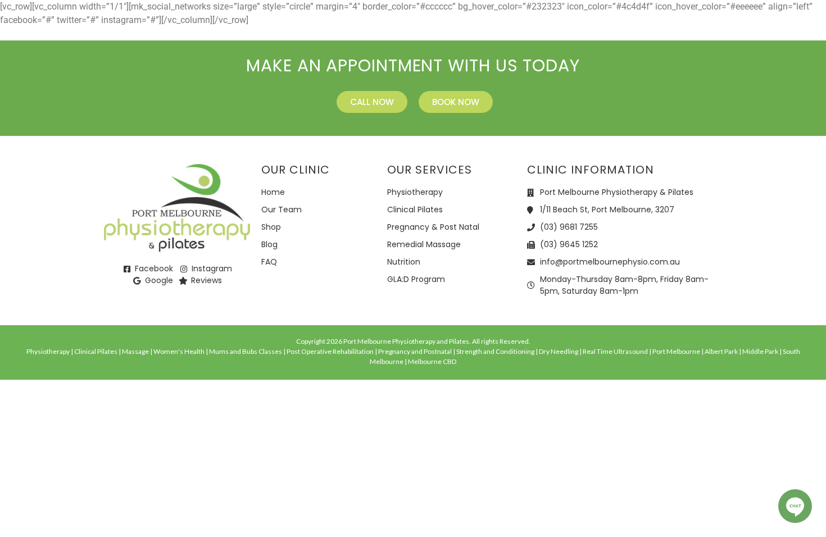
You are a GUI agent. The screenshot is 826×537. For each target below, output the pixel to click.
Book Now (769, 28)
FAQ (652, 28)
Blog (617, 28)
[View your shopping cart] (813, 28)
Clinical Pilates (339, 28)
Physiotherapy (243, 28)
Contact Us (703, 28)
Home (181, 28)
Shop (567, 28)
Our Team (518, 28)
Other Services (436, 28)
